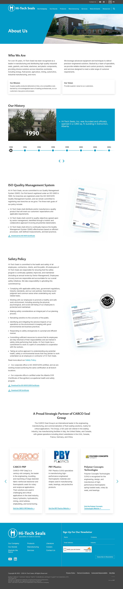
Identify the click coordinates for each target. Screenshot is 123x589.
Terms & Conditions (83, 573)
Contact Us (50, 550)
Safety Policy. (30, 360)
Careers (49, 547)
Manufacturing (33, 547)
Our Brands (12, 547)
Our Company (13, 543)
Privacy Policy (70, 573)
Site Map (112, 573)
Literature (50, 543)
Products (30, 543)
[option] (26, 480)
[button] (5, 481)
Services (30, 550)
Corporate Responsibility (99, 573)
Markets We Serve (13, 551)
